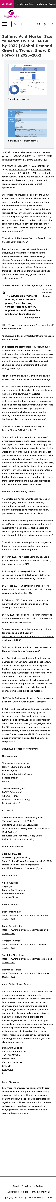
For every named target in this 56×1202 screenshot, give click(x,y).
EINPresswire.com (18, 169)
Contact (50, 1197)
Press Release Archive (32, 1186)
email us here (8, 1058)
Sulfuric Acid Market (41, 169)
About (16, 1186)
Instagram (7, 1069)
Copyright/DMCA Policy (14, 1197)
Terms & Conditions (40, 1191)
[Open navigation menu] (4, 24)
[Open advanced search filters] (45, 24)
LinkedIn (6, 1066)
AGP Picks (7, 4)
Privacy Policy (36, 1197)
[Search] (39, 24)
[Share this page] (52, 24)
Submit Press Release (17, 1191)
